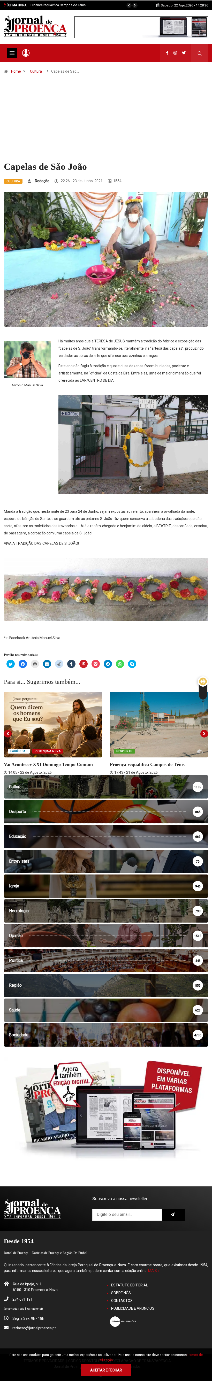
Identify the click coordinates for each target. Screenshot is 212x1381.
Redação (42, 181)
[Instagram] (175, 53)
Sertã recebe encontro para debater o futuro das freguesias (75, 5)
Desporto (124, 751)
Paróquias (18, 751)
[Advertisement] (106, 122)
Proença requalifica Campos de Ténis (147, 764)
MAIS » (154, 1271)
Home (16, 71)
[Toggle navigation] (12, 53)
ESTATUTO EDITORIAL (129, 1285)
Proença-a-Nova (47, 751)
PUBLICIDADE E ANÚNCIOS (132, 1308)
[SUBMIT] (173, 1215)
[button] (129, 5)
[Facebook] (167, 53)
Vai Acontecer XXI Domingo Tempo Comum (48, 764)
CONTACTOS (122, 1301)
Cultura (36, 71)
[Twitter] (184, 53)
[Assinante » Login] (25, 53)
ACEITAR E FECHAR (106, 1370)
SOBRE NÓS (121, 1293)
